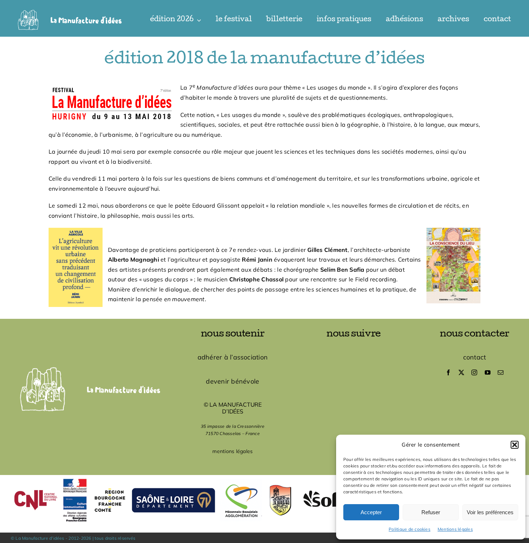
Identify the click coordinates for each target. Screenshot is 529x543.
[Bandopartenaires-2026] (264, 477)
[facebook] (448, 372)
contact (474, 357)
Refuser (430, 512)
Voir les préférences (490, 512)
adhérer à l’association (233, 357)
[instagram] (474, 372)
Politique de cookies (409, 529)
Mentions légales (455, 529)
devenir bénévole (232, 381)
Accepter (371, 512)
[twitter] (461, 372)
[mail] (500, 372)
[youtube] (487, 372)
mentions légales (232, 451)
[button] (514, 444)
